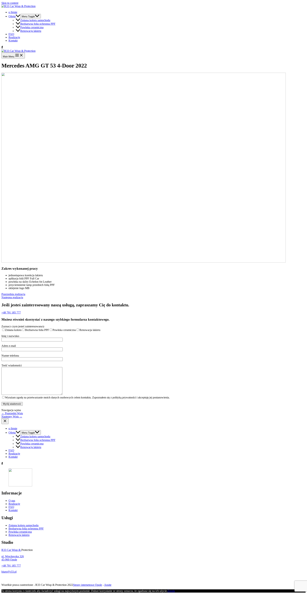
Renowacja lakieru (30, 30)
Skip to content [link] (9, 2)
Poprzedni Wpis (12, 413)
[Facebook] (2, 47)
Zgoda (171, 590)
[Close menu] (5, 421)
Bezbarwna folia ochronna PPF (37, 23)
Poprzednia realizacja (13, 294)
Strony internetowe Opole (87, 584)
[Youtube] (8, 47)
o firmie (13, 12)
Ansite (107, 584)
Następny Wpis (11, 416)
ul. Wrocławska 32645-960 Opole (12, 558)
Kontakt (13, 40)
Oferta (12, 16)
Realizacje (14, 37)
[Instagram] (4, 47)
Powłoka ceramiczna (32, 27)
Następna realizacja (12, 297)
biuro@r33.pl (9, 571)
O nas (12, 500)
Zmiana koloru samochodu (35, 20)
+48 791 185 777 (11, 312)
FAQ (11, 34)
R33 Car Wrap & (11, 549)
